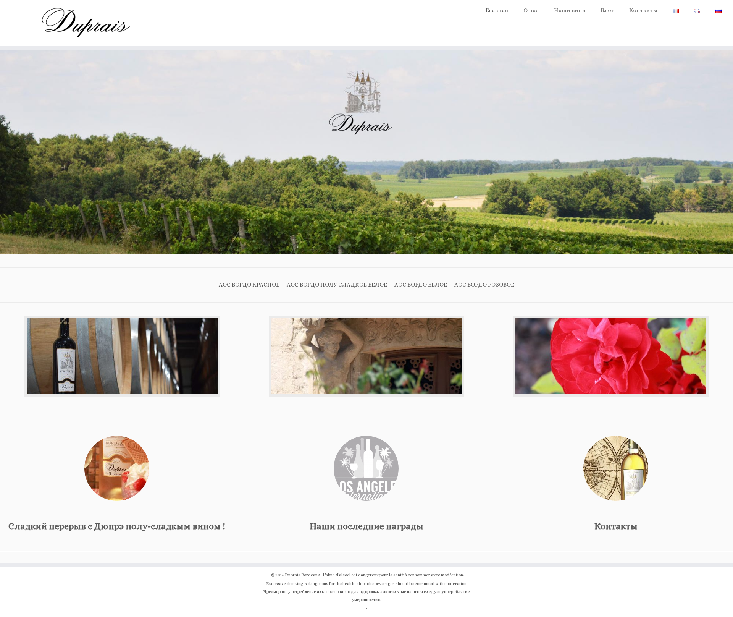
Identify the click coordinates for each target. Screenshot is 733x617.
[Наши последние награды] (366, 468)
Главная (497, 10)
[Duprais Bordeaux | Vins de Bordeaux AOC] (84, 23)
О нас (531, 10)
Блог (607, 10)
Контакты (643, 10)
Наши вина (569, 10)
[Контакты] (616, 468)
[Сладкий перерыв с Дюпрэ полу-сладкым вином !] (117, 468)
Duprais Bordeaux (302, 574)
